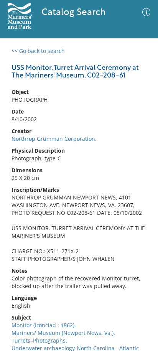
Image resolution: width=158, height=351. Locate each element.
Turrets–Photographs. (39, 340)
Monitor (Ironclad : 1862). (44, 325)
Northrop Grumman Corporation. (54, 138)
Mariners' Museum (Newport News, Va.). (63, 332)
